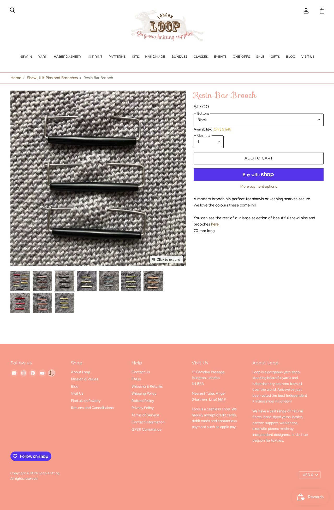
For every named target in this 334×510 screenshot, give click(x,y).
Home (15, 78)
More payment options (258, 187)
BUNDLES (179, 56)
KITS (135, 56)
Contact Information (148, 422)
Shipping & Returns (147, 386)
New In (26, 56)
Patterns (117, 56)
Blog (290, 56)
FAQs (136, 379)
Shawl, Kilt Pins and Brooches (52, 78)
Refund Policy (143, 401)
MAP (222, 399)
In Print (95, 56)
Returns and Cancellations (92, 408)
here (215, 224)
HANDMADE (155, 56)
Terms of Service (145, 415)
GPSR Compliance (147, 429)
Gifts (275, 56)
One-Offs (241, 56)
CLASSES (201, 56)
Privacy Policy (143, 408)
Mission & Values (84, 379)
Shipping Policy (144, 393)
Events (220, 56)
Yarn (42, 56)
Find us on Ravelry (85, 401)
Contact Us (141, 372)
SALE (260, 56)
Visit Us (307, 56)
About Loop (80, 372)
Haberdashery (67, 56)
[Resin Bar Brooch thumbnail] (20, 281)
